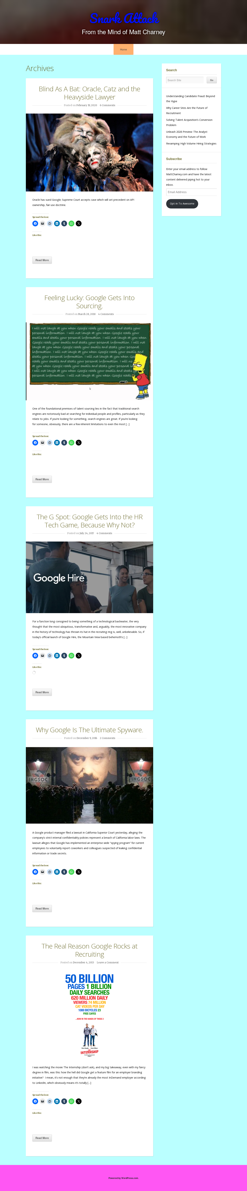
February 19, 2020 (86, 105)
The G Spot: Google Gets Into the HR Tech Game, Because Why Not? (90, 520)
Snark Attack (124, 18)
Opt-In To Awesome (182, 203)
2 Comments (107, 738)
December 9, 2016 (86, 738)
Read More (42, 260)
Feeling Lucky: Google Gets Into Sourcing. (89, 301)
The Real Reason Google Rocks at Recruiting (89, 950)
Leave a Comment (108, 962)
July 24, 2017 (87, 533)
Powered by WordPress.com (123, 1178)
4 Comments (106, 314)
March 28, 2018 (86, 314)
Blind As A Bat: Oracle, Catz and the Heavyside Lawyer (89, 92)
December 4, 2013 (83, 962)
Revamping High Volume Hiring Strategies (191, 143)
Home (123, 49)
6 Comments (107, 105)
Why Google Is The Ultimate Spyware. (89, 729)
